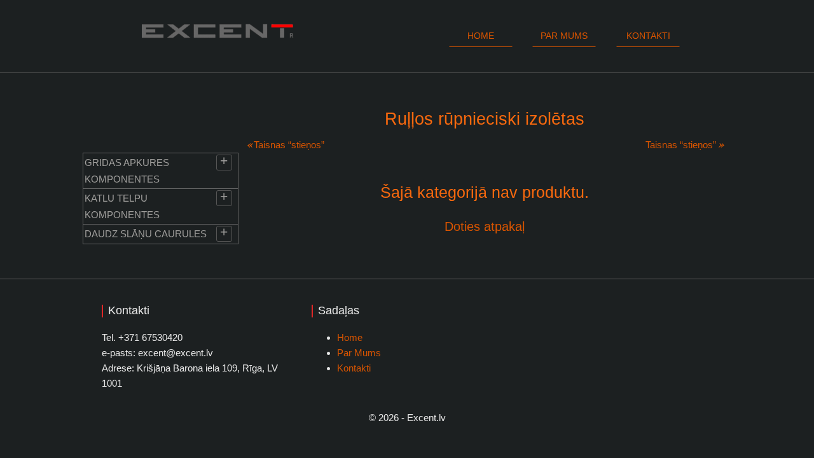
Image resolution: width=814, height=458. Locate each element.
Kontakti (648, 36)
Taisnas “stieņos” (289, 144)
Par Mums (359, 352)
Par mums (564, 36)
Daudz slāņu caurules (146, 233)
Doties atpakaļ (485, 226)
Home (480, 36)
